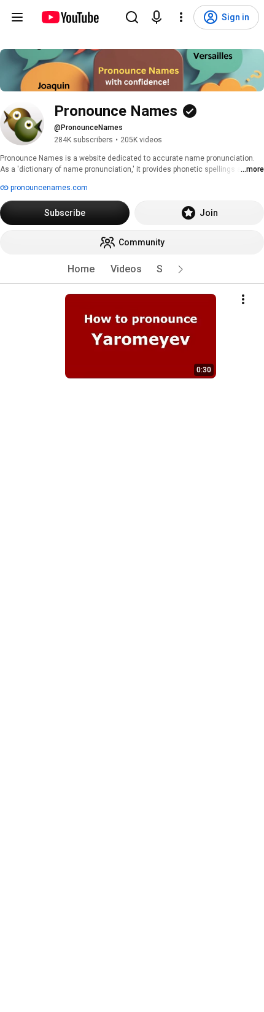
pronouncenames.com (48, 187)
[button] (180, 269)
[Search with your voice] (156, 17)
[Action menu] (243, 299)
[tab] (81, 269)
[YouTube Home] (69, 17)
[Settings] (181, 17)
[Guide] (17, 17)
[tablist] (132, 269)
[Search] (132, 17)
